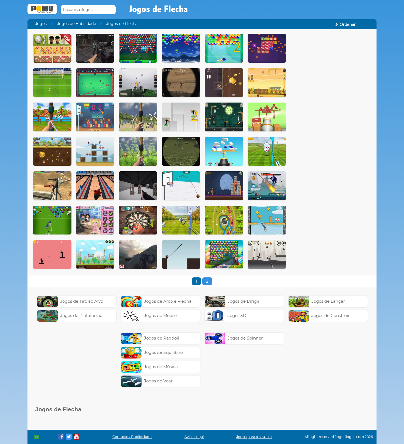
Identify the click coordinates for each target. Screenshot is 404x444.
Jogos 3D (237, 315)
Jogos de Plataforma (81, 315)
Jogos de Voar (158, 381)
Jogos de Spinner (245, 338)
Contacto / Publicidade (132, 437)
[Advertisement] (331, 116)
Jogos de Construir (330, 315)
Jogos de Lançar (328, 301)
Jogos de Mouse (160, 315)
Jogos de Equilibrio (163, 352)
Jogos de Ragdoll (161, 338)
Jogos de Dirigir (243, 301)
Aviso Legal (194, 437)
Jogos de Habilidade (76, 23)
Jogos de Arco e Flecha (168, 301)
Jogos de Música (161, 366)
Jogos (41, 23)
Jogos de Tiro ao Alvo (81, 301)
